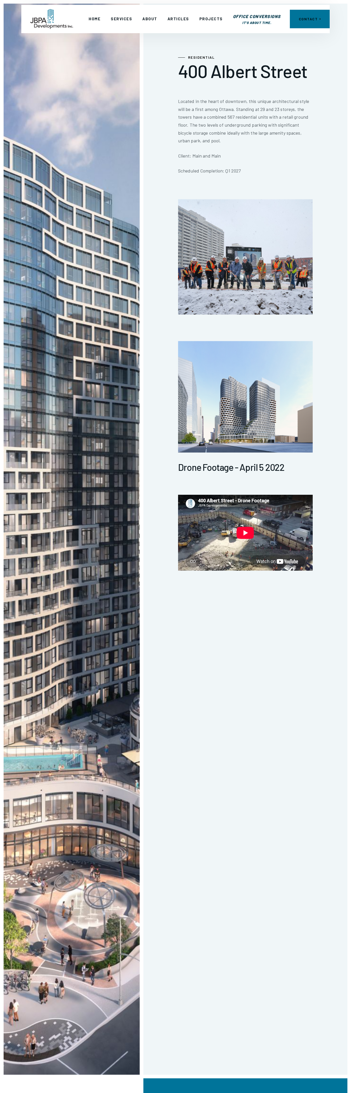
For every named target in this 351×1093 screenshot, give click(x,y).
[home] (51, 19)
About (149, 18)
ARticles (178, 18)
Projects (211, 18)
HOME (94, 18)
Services (121, 18)
